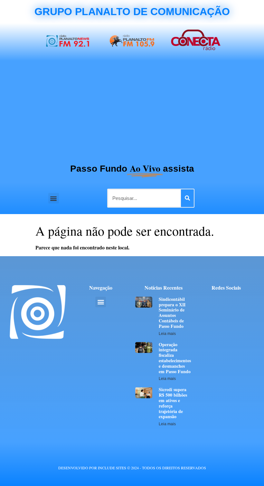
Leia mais (167, 333)
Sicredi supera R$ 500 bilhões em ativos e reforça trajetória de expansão (173, 403)
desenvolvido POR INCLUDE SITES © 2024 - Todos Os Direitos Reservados (132, 467)
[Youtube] (232, 301)
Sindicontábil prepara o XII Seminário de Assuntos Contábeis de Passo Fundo (172, 312)
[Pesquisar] (187, 198)
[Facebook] (208, 301)
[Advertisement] (132, 109)
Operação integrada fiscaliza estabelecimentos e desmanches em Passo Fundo (175, 358)
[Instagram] (244, 301)
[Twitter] (220, 301)
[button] (53, 198)
